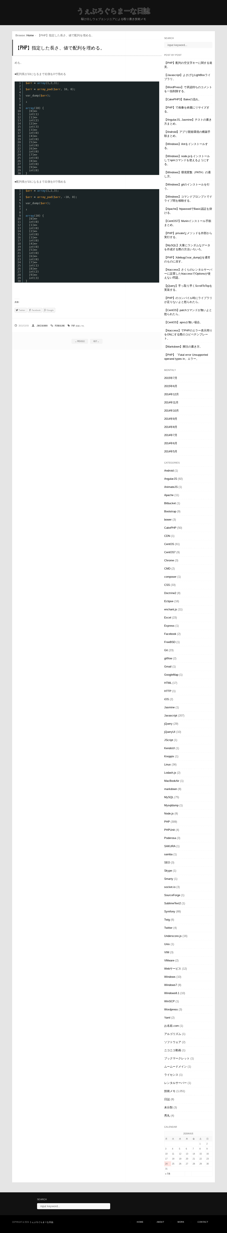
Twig (167, 919)
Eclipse (168, 601)
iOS (166, 699)
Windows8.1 (171, 993)
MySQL (168, 797)
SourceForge (172, 895)
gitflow (168, 658)
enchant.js (170, 609)
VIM (166, 952)
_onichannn (42, 325)
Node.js (169, 813)
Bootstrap (170, 511)
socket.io (169, 887)
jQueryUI (169, 731)
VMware (169, 960)
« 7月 (167, 1174)
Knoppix (169, 756)
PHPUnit (169, 829)
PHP (73, 325)
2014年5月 (170, 451)
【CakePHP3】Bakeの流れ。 (182, 99)
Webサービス (172, 968)
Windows (169, 976)
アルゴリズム (172, 1034)
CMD (167, 568)
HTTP (167, 691)
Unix (167, 944)
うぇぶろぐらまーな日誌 (113, 10)
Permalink (60, 325)
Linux (167, 764)
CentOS (169, 544)
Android (169, 470)
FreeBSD (169, 642)
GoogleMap (171, 674)
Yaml (167, 1017)
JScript (168, 740)
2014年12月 (171, 394)
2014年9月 (170, 418)
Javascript (170, 715)
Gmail (167, 666)
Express (169, 625)
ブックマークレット (177, 1058)
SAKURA (169, 846)
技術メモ (80, 325)
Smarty (168, 878)
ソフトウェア (172, 1042)
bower (168, 519)
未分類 (168, 1107)
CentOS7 (169, 552)
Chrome (169, 560)
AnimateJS (171, 487)
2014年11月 (171, 402)
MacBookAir (171, 780)
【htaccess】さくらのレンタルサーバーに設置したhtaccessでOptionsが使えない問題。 (188, 273)
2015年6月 (170, 386)
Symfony (169, 911)
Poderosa (170, 838)
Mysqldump (171, 805)
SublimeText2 (172, 903)
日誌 (167, 1099)
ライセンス (171, 1074)
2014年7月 (170, 435)
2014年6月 (170, 443)
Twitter (168, 927)
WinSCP (169, 1001)
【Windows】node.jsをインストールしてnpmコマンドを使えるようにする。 (187, 160)
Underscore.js (173, 936)
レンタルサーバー (175, 1083)
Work (180, 1222)
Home (30, 35)
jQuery (168, 723)
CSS (167, 585)
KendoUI (169, 748)
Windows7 (170, 985)
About (160, 1222)
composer (170, 576)
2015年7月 (170, 378)
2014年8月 (170, 427)
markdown (170, 789)
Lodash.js (170, 772)
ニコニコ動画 (172, 1050)
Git (166, 650)
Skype (168, 870)
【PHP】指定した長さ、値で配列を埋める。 (60, 47)
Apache (168, 495)
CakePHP (170, 527)
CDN (167, 536)
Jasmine (169, 707)
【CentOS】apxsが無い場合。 (183, 322)
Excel (167, 617)
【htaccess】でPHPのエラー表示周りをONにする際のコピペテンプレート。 (188, 334)
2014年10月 (171, 410)
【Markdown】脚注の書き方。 (183, 346)
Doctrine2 (170, 593)
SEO (167, 862)
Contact (203, 1222)
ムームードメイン (175, 1066)
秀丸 (167, 1115)
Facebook (170, 633)
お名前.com (171, 1025)
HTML (167, 682)
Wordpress (171, 1009)
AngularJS (170, 478)
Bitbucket (170, 503)
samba (168, 854)
